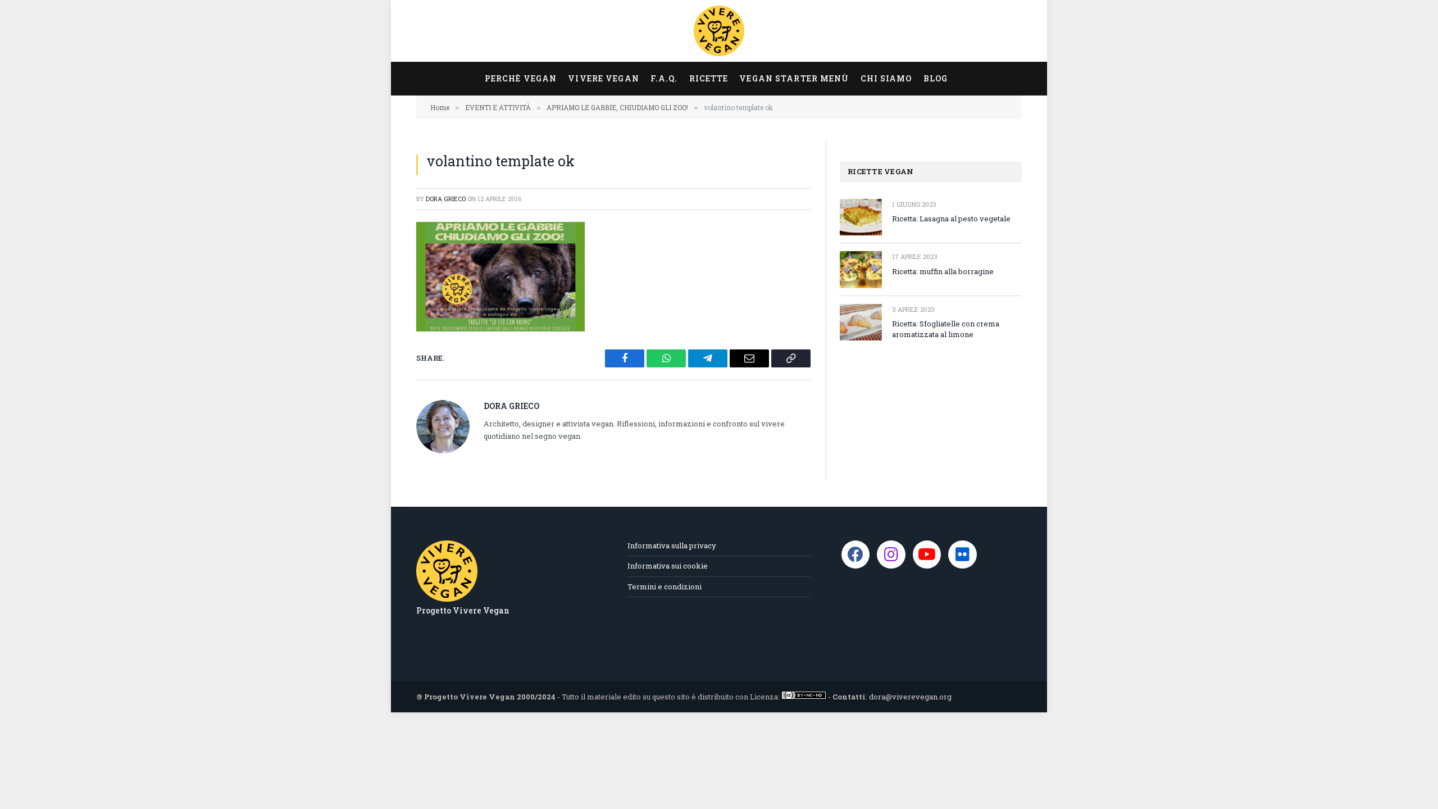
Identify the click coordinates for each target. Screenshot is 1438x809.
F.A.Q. (664, 78)
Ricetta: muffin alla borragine (943, 271)
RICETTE (709, 78)
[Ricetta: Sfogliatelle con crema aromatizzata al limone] (861, 322)
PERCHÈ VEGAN (521, 78)
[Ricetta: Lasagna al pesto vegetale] (861, 217)
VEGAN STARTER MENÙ (794, 78)
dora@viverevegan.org (910, 697)
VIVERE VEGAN (603, 78)
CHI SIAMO (886, 78)
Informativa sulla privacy (671, 545)
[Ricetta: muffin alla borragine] (861, 269)
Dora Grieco (446, 198)
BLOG (935, 78)
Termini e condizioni (664, 586)
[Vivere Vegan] (719, 31)
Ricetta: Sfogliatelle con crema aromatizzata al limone (945, 329)
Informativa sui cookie (667, 566)
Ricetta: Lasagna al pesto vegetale (951, 218)
